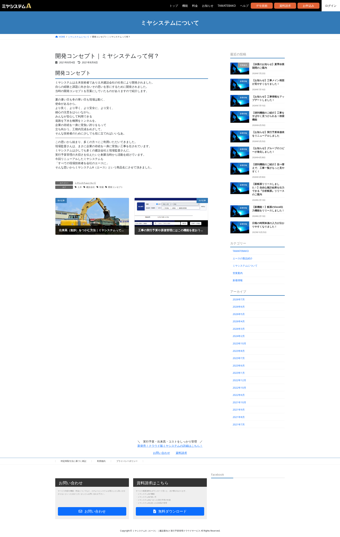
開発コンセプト (115, 187)
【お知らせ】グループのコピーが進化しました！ (268, 149)
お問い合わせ (161, 453)
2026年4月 (239, 321)
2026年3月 (239, 328)
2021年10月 (239, 402)
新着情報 (238, 280)
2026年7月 (239, 299)
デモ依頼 (261, 6)
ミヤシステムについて (85, 182)
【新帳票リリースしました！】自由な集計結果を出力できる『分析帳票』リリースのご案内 (268, 189)
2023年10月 (239, 343)
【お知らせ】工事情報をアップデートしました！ (268, 98)
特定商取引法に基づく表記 (73, 461)
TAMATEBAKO (241, 251)
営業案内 (238, 273)
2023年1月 (239, 372)
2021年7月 (239, 424)
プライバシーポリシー (127, 461)
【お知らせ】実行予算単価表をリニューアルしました (268, 133)
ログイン (330, 6)
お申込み (308, 6)
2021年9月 (239, 409)
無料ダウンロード (172, 511)
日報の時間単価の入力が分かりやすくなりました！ (268, 224)
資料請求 (285, 6)
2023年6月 (239, 365)
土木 (80, 187)
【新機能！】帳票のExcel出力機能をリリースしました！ (268, 208)
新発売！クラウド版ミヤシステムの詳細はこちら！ (170, 446)
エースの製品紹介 (243, 258)
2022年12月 (239, 380)
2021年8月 (239, 417)
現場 (101, 187)
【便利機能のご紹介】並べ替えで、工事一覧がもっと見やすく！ (268, 168)
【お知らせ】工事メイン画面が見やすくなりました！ (268, 82)
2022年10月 (239, 387)
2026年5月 (239, 314)
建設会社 (90, 187)
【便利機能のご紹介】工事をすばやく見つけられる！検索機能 (268, 116)
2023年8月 (239, 351)
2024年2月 (239, 336)
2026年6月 (239, 306)
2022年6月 (239, 395)
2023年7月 (239, 358)
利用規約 (101, 461)
